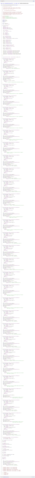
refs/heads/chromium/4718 (9, 3)
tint (3, 3)
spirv (18, 3)
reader (16, 3)
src (14, 3)
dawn (1, 3)
